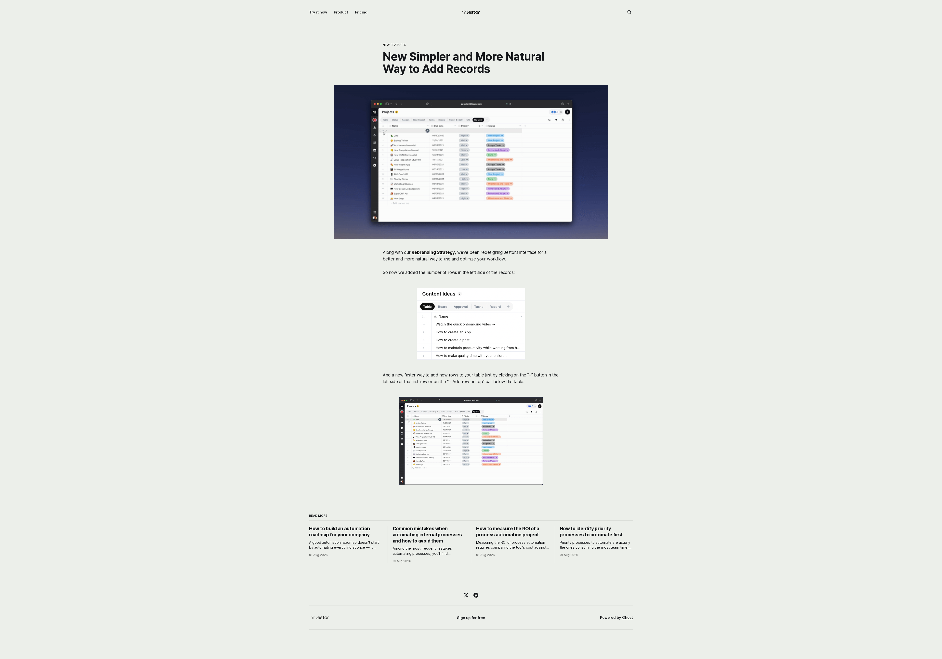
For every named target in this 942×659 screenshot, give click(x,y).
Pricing (361, 12)
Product (341, 12)
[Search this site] (629, 12)
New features (394, 45)
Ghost (627, 617)
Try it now (318, 12)
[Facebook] (475, 595)
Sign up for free (471, 617)
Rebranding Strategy (433, 252)
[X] (466, 595)
